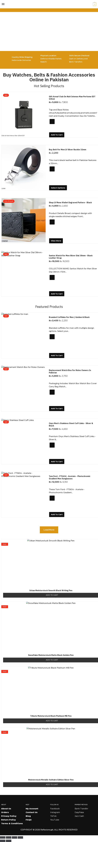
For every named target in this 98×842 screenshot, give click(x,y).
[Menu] (3, 4)
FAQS (29, 820)
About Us (6, 809)
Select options (58, 188)
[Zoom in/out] (2, 837)
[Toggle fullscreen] (8, 837)
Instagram (55, 812)
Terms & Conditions (12, 823)
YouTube (54, 820)
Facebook (55, 809)
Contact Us (32, 812)
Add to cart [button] (57, 135)
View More (56, 241)
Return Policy (8, 820)
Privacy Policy (8, 816)
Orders (5, 812)
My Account (32, 809)
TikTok (53, 816)
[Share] (14, 837)
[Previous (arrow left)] (2, 841)
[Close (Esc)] (20, 837)
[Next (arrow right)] (8, 841)
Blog (28, 816)
